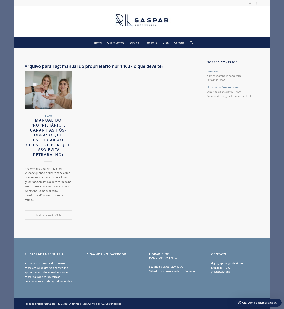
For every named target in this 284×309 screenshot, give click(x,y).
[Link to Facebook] (256, 3)
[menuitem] (97, 42)
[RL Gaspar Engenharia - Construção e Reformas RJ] (142, 21)
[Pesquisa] (190, 42)
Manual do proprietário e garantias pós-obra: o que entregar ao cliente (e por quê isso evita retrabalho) (48, 137)
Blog (48, 115)
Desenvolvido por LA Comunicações (101, 303)
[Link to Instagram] (250, 3)
